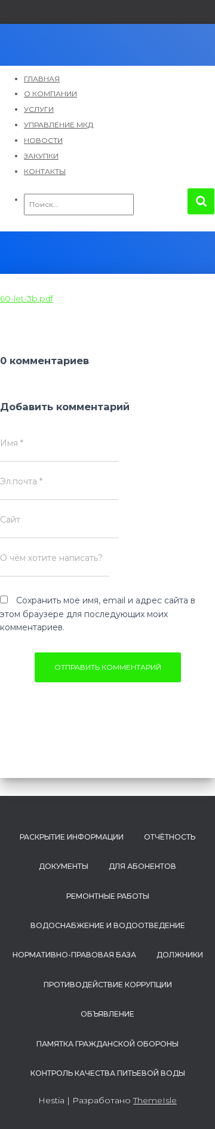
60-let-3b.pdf (26, 298)
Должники (179, 954)
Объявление (107, 1013)
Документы (63, 866)
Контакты (45, 171)
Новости (43, 140)
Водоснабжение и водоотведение (107, 925)
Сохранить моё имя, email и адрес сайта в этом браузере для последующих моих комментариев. (97, 614)
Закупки (41, 155)
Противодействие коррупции (108, 984)
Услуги (39, 109)
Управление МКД (58, 124)
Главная (42, 78)
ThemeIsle (155, 1100)
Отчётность (169, 836)
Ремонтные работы (107, 896)
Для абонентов (142, 866)
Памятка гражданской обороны (107, 1043)
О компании (50, 93)
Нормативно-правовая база (74, 954)
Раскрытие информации (72, 836)
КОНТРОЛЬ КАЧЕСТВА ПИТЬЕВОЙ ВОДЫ (107, 1073)
